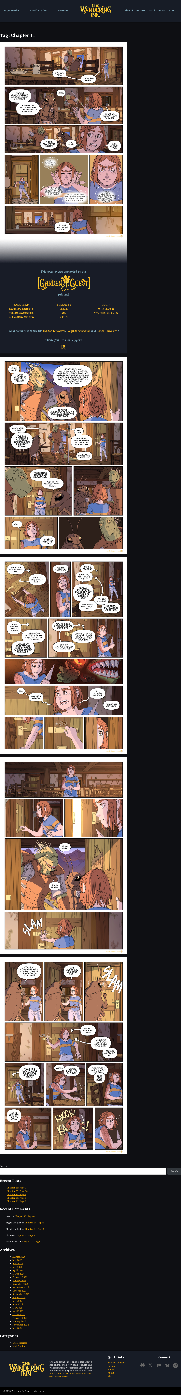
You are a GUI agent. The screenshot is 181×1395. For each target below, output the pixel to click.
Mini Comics (157, 10)
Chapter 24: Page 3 (34, 1222)
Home (111, 1369)
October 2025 (19, 1290)
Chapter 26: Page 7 (16, 1201)
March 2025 (18, 1314)
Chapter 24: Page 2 (34, 1229)
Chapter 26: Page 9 (16, 1194)
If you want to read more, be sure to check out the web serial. (71, 1375)
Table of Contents (134, 10)
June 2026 (17, 1263)
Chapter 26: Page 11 (17, 1187)
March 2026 (18, 1273)
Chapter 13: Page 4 (25, 1216)
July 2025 (17, 1300)
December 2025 (20, 1283)
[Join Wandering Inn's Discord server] (143, 1366)
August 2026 (18, 1256)
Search (3, 1166)
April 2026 (17, 1270)
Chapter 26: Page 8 (16, 1197)
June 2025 (17, 1304)
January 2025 (19, 1321)
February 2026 (19, 1277)
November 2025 (20, 1287)
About (172, 10)
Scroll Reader (38, 10)
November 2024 (20, 1324)
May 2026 (17, 1266)
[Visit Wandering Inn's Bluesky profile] (167, 1366)
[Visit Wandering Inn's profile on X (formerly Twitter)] (151, 1366)
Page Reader (11, 10)
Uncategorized (19, 1342)
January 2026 (19, 1280)
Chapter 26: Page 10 (17, 1191)
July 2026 (17, 1260)
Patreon (63, 10)
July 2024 (17, 1328)
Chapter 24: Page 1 (32, 1241)
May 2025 (17, 1307)
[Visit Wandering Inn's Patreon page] (159, 1366)
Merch (111, 1376)
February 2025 (19, 1317)
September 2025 (20, 1294)
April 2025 (17, 1311)
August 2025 (18, 1297)
